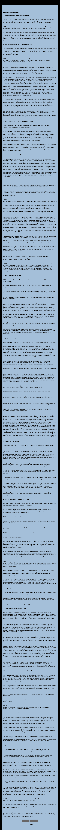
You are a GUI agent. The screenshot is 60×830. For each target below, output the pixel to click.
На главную (30, 824)
